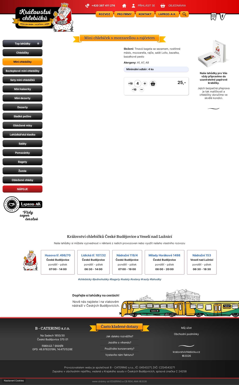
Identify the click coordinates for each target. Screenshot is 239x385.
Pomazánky (22, 152)
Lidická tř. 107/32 (93, 255)
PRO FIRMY (124, 14)
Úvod (124, 5)
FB (222, 16)
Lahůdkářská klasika (22, 134)
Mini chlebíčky (22, 61)
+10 (131, 83)
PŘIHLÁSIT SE (146, 5)
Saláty (22, 143)
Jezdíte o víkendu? (119, 342)
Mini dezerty (22, 98)
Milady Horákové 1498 (164, 255)
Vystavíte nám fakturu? (119, 354)
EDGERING (116, 381)
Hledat (184, 14)
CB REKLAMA (131, 381)
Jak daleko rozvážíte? (119, 336)
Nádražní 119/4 (127, 255)
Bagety (22, 161)
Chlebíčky (22, 52)
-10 (134, 89)
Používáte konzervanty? (119, 348)
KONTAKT (145, 14)
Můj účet (186, 327)
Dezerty (22, 107)
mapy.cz (47, 345)
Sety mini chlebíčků (22, 80)
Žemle (22, 171)
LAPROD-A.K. (167, 14)
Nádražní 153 (202, 255)
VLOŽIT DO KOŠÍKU (153, 83)
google (59, 345)
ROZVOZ (104, 14)
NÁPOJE (22, 189)
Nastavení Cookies (14, 380)
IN (213, 16)
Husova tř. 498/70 (58, 255)
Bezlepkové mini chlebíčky (22, 70)
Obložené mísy (22, 125)
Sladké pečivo (22, 116)
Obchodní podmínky (186, 334)
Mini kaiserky (22, 89)
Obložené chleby (22, 180)
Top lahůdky (22, 43)
